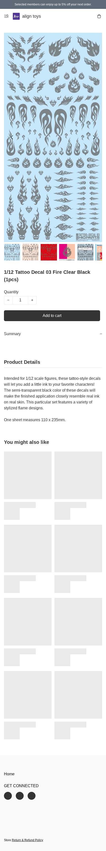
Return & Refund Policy (27, 840)
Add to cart (52, 315)
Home (9, 774)
